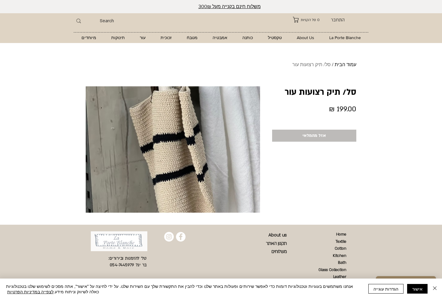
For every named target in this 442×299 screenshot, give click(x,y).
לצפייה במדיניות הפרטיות (30, 291)
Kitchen (339, 255)
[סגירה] (434, 288)
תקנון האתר (276, 243)
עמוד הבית (345, 64)
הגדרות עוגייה (385, 289)
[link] (306, 20)
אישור (417, 289)
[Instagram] (169, 237)
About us (278, 235)
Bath (342, 262)
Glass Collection (332, 270)
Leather (339, 276)
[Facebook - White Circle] (181, 237)
